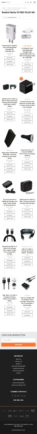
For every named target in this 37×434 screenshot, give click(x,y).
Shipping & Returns (18, 368)
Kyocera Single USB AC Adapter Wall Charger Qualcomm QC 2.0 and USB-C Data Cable (27, 301)
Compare (9, 61)
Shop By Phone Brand (18, 383)
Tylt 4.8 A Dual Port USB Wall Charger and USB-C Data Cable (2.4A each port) (9, 202)
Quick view (10, 57)
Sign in (15, 371)
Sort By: (5, 17)
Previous (3, 432)
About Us (18, 359)
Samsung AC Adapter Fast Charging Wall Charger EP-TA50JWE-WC (9, 48)
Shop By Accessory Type (19, 385)
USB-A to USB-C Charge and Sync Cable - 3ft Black (27, 251)
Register (21, 371)
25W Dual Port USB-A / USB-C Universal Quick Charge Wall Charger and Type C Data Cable (10, 102)
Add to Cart (10, 64)
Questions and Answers (18, 366)
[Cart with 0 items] (31, 2)
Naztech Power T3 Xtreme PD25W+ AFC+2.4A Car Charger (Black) (27, 153)
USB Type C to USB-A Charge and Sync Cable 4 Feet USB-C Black (10, 298)
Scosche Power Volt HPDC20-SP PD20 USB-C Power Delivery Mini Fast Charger (27, 104)
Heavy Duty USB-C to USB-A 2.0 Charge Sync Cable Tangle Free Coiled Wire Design (9, 250)
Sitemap (18, 373)
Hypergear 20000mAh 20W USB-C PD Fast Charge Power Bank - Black (10, 155)
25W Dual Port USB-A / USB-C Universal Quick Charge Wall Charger (27, 201)
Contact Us (18, 361)
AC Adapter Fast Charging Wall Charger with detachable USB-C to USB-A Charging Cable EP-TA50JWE (27, 52)
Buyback (18, 364)
